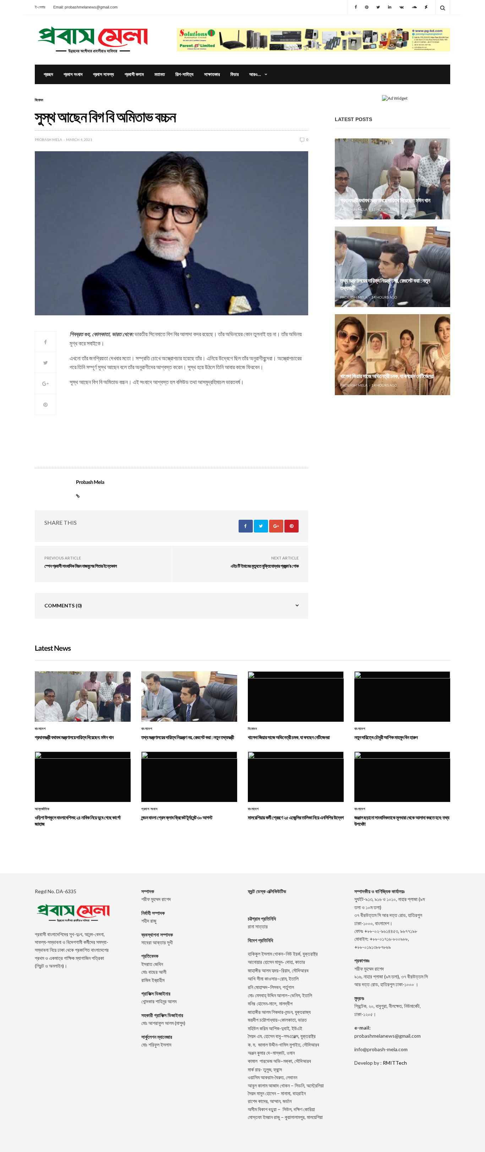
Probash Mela (48, 139)
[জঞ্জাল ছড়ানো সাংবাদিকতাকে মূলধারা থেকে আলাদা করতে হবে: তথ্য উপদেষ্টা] (402, 777)
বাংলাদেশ (40, 729)
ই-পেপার (40, 7)
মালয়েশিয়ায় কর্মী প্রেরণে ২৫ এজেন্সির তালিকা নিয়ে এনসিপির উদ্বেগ (296, 817)
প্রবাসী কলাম (134, 74)
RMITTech (395, 1063)
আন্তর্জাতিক (42, 809)
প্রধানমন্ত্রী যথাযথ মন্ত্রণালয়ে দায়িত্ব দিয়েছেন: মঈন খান (385, 200)
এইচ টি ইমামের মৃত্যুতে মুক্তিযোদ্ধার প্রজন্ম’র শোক (265, 566)
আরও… (255, 74)
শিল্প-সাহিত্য (184, 74)
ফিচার (234, 74)
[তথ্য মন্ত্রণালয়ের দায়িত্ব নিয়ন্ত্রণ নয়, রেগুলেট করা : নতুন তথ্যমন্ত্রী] (392, 266)
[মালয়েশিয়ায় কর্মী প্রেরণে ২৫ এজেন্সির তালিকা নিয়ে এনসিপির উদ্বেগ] (296, 777)
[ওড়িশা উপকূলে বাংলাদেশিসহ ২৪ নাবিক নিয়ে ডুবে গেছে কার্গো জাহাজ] (83, 777)
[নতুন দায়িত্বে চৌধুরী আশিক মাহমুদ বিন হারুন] (402, 696)
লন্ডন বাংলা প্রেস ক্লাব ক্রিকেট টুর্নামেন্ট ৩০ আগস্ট (176, 817)
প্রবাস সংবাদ (73, 74)
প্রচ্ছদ (48, 74)
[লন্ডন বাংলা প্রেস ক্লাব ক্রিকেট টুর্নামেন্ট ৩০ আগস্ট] (189, 777)
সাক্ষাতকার (212, 74)
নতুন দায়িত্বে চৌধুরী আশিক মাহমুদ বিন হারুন (386, 737)
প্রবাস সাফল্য (103, 74)
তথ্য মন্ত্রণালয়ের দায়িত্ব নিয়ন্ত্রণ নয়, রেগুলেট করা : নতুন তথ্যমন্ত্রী (187, 737)
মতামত (159, 74)
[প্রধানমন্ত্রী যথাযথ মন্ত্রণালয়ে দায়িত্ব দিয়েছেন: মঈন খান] (392, 178)
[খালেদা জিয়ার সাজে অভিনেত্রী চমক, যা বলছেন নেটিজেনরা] (392, 354)
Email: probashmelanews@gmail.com (85, 7)
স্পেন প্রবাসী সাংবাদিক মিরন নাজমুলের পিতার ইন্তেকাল (80, 566)
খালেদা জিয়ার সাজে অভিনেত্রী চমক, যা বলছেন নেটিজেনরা (387, 376)
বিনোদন (39, 100)
